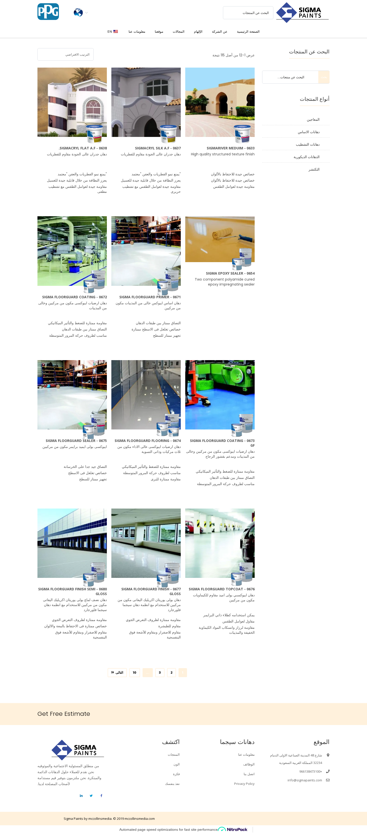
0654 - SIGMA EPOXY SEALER (230, 273)
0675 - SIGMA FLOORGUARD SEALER (76, 440)
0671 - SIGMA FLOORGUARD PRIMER (150, 297)
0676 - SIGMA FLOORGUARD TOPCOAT (222, 589)
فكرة (176, 774)
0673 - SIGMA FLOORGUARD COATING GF (222, 443)
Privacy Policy (244, 783)
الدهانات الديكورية (307, 156)
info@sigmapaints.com (305, 780)
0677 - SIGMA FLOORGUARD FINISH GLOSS (151, 591)
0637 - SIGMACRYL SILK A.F (158, 148)
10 (135, 672)
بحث (324, 77)
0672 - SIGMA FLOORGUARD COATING (74, 297)
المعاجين (313, 119)
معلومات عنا (246, 754)
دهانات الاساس (309, 131)
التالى (119, 672)
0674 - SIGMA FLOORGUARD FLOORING (148, 440)
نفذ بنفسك (172, 783)
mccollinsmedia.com (140, 818)
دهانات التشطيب (308, 144)
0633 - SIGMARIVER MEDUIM (231, 148)
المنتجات (174, 754)
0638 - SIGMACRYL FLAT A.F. (83, 148)
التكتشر (314, 169)
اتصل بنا (249, 774)
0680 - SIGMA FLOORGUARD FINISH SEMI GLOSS (72, 591)
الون (177, 764)
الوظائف (249, 764)
